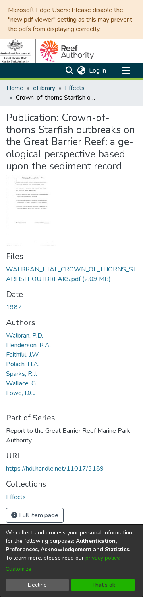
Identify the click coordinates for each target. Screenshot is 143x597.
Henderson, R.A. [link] (28, 345)
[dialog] (71, 560)
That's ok (103, 585)
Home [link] (14, 88)
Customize (18, 569)
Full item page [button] (37, 515)
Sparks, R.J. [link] (21, 373)
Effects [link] (75, 88)
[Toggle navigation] (126, 70)
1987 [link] (14, 307)
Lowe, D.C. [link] (20, 393)
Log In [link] (98, 70)
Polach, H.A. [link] (22, 364)
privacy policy (102, 558)
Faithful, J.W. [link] (23, 354)
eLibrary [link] (44, 88)
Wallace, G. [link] (21, 383)
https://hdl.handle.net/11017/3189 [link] (55, 468)
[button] (69, 70)
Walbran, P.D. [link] (24, 335)
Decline (37, 585)
